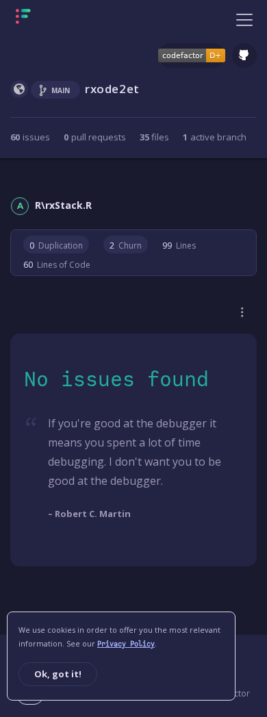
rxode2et (112, 89)
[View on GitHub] (244, 55)
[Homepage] (66, 19)
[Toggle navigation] (244, 19)
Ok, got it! (57, 674)
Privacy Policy (126, 644)
